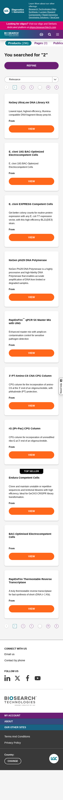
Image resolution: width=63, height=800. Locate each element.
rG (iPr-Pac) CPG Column (24, 428)
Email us (9, 654)
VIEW (31, 128)
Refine (31, 65)
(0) (40, 43)
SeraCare (54, 17)
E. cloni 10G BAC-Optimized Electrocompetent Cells (26, 153)
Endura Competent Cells (24, 477)
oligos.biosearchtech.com (42, 27)
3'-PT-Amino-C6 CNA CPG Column (30, 375)
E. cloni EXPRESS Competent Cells (31, 204)
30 (48, 87)
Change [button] (13, 761)
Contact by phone (14, 660)
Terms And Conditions (17, 736)
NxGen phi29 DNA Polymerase (28, 260)
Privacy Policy (12, 742)
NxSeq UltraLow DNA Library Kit (29, 102)
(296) (18, 43)
